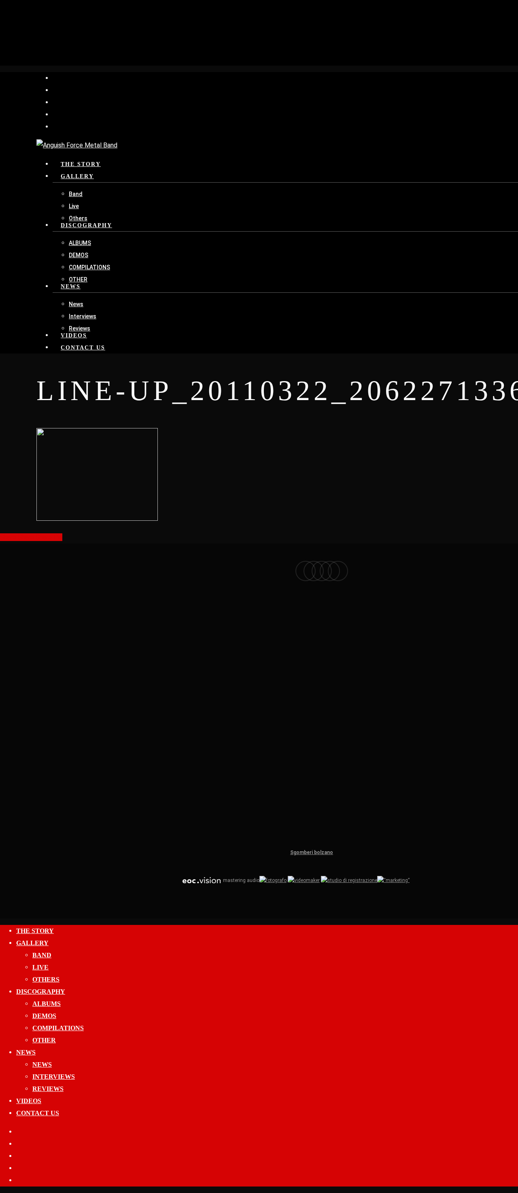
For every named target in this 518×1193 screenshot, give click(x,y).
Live (40, 967)
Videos (28, 1100)
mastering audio (240, 880)
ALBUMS (46, 1003)
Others (45, 979)
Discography (40, 991)
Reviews (48, 1088)
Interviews (53, 1076)
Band (41, 955)
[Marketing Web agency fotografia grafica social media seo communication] (201, 880)
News (26, 1052)
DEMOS (44, 1015)
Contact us (37, 1113)
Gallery (32, 942)
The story (35, 930)
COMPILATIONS (58, 1028)
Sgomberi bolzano (311, 852)
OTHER (44, 1040)
